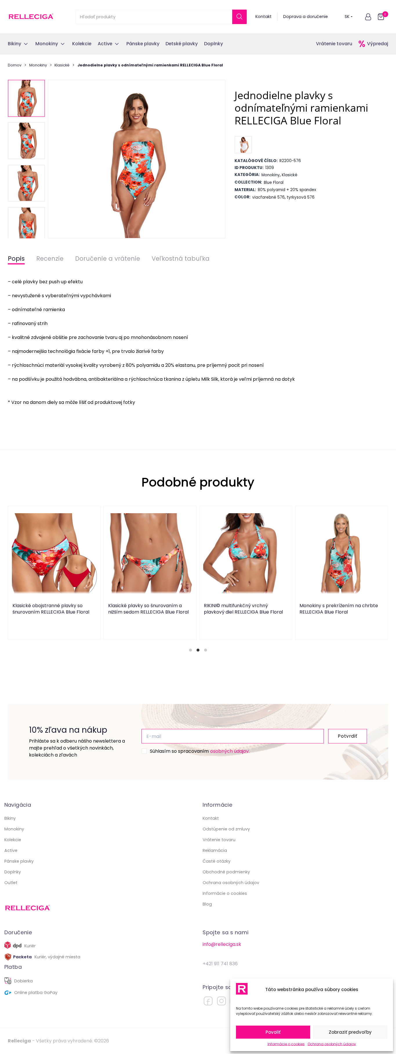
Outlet (10, 883)
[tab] (190, 650)
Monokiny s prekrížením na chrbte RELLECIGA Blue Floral (339, 608)
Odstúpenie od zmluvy (226, 829)
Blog (207, 904)
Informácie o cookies (286, 1044)
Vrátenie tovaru (334, 43)
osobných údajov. (230, 751)
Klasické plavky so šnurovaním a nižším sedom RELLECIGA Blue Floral (148, 608)
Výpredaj (377, 43)
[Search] (239, 17)
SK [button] (347, 16)
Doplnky (12, 872)
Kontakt (263, 16)
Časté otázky (216, 861)
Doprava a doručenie (305, 16)
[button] (368, 17)
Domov (14, 65)
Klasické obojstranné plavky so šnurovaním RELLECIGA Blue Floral (50, 608)
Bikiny (10, 818)
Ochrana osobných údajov (332, 1044)
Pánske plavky (19, 861)
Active (10, 850)
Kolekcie (12, 840)
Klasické (62, 65)
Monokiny (38, 65)
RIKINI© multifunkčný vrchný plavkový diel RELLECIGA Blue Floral (243, 608)
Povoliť (273, 1032)
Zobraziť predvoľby (350, 1032)
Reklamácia (215, 850)
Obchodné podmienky (226, 872)
